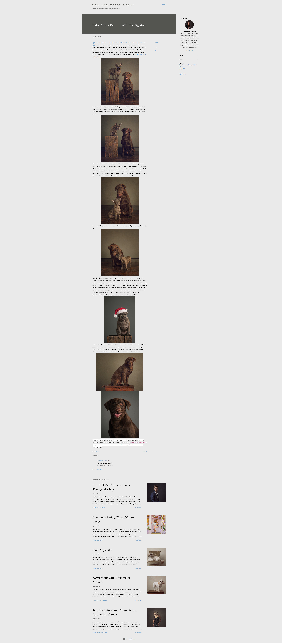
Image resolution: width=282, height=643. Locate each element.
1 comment (100, 540)
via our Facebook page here (124, 445)
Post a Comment (97, 469)
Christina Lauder (189, 32)
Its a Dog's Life (102, 550)
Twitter (181, 70)
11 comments (101, 507)
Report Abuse (182, 74)
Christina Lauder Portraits (113, 4)
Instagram (182, 68)
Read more (138, 507)
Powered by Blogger (130, 639)
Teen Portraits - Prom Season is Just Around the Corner (115, 612)
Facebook (181, 66)
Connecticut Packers (102, 460)
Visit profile (189, 50)
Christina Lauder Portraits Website (188, 65)
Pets (156, 50)
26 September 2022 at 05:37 (105, 465)
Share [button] (156, 42)
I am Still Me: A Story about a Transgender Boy (111, 487)
